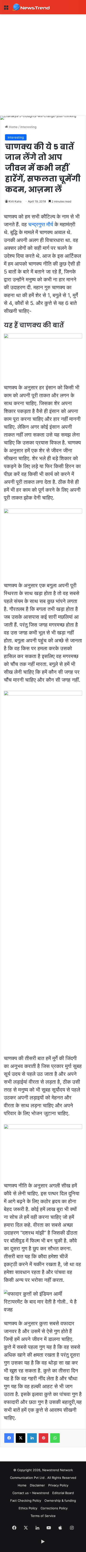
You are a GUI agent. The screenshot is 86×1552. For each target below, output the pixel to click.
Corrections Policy (54, 1508)
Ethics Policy (28, 1508)
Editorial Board (63, 1493)
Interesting (28, 127)
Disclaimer (37, 1485)
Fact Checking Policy (25, 1500)
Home (13, 127)
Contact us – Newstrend (30, 1493)
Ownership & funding (60, 1500)
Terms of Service (43, 1516)
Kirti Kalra (15, 201)
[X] (20, 1438)
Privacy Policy (58, 1485)
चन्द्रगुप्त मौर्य (40, 224)
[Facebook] (9, 1438)
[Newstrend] (31, 7)
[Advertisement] (43, 60)
